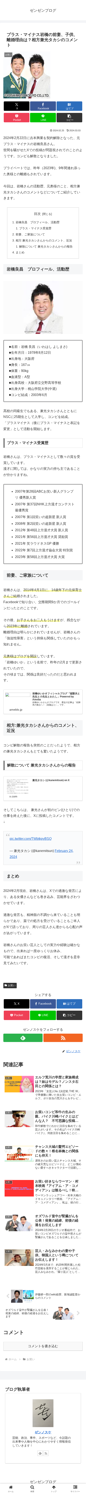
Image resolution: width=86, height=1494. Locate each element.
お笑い (11, 985)
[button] (69, 117)
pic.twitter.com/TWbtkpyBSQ (31, 838)
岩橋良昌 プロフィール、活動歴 (37, 222)
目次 (37, 214)
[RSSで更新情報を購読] (63, 1038)
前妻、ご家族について (30, 234)
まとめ (20, 252)
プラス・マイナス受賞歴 (35, 228)
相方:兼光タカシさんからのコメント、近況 (44, 240)
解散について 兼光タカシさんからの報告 (46, 246)
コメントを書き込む (43, 1346)
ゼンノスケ (43, 1432)
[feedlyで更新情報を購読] (23, 1038)
